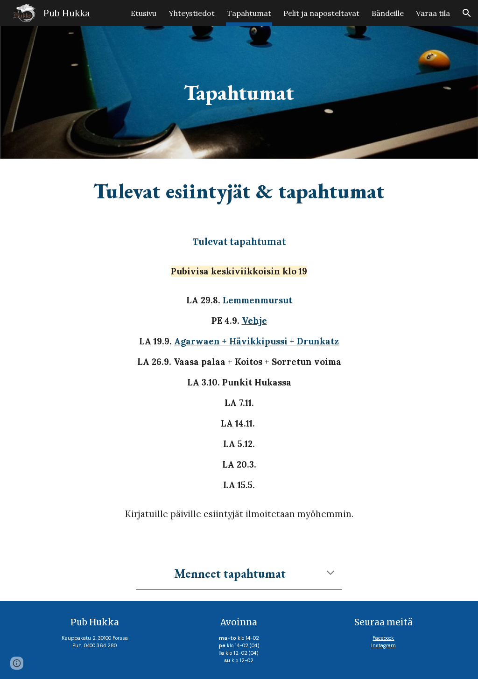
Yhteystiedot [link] (192, 13)
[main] (239, 92)
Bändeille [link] (388, 13)
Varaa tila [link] (433, 13)
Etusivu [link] (143, 13)
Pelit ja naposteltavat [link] (321, 13)
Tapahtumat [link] (249, 13)
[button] (467, 13)
